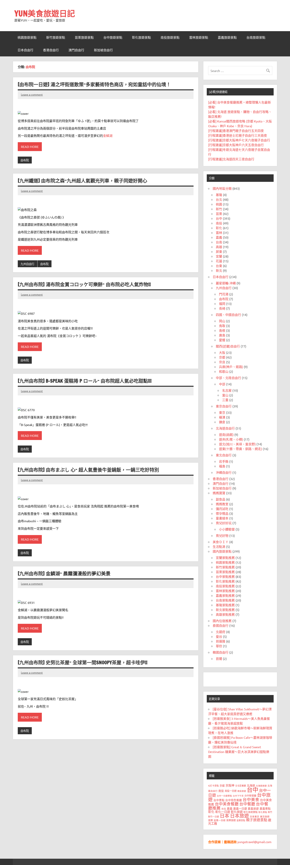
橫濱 (222, 417)
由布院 (25, 160)
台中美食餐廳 (227, 803)
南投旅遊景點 (170, 37)
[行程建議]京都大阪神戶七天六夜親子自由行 (239, 140)
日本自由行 (25, 50)
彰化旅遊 (237, 812)
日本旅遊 (239, 815)
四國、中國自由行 (228, 315)
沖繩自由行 (224, 472)
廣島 (222, 335)
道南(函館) (226, 434)
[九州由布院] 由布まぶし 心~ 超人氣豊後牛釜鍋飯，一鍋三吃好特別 (88, 469)
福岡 (222, 303)
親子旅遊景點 (256, 820)
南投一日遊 (231, 790)
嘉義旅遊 (253, 808)
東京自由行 (224, 406)
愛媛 (222, 340)
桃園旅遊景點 (27, 37)
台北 (219, 199)
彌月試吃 (222, 509)
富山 (225, 395)
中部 (222, 384)
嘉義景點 (265, 808)
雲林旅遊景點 (198, 37)
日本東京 (254, 816)
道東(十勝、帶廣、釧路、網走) (240, 449)
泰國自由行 (220, 625)
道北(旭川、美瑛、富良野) (237, 444)
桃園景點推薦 (225, 562)
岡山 (222, 321)
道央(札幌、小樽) (231, 439)
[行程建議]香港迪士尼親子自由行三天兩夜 (237, 135)
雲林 (219, 232)
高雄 (219, 247)
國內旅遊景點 (222, 551)
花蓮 (219, 261)
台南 (219, 242)
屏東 (219, 251)
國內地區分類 (222, 188)
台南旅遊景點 (255, 37)
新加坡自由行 (103, 50)
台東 (219, 266)
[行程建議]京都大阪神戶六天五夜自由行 (236, 145)
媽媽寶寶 (219, 493)
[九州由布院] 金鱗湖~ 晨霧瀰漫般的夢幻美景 (64, 573)
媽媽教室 (222, 504)
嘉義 (219, 237)
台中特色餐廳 (233, 800)
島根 (222, 330)
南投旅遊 (241, 790)
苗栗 (219, 214)
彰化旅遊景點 (141, 37)
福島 (222, 466)
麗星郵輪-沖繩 (226, 283)
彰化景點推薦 (225, 581)
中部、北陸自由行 (228, 378)
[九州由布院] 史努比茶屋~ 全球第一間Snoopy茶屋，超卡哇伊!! (82, 662)
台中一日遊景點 (224, 795)
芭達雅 (220, 641)
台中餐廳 (247, 803)
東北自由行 (224, 455)
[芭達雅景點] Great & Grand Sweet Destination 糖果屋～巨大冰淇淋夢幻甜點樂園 (238, 751)
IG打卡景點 (213, 785)
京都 (222, 357)
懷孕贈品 (222, 513)
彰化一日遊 (222, 812)
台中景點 (219, 800)
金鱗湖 (107, 135)
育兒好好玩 (224, 523)
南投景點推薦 (225, 586)
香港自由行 (51, 50)
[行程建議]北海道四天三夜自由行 (231, 159)
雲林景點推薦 (225, 591)
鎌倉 (222, 422)
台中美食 (251, 799)
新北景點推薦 (225, 610)
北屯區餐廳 (240, 785)
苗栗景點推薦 (225, 572)
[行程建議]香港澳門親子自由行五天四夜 (236, 131)
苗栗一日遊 (219, 820)
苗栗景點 (241, 820)
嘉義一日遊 (240, 808)
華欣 (219, 646)
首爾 (219, 658)
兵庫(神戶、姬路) (231, 367)
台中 (219, 218)
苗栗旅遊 (231, 820)
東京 (222, 412)
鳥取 (222, 326)
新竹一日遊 (213, 816)
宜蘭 (219, 256)
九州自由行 (27, 264)
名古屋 (227, 390)
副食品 (220, 499)
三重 (225, 400)
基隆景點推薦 (225, 605)
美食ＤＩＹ (220, 542)
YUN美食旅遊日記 (44, 13)
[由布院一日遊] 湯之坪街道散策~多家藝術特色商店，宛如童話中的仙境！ (94, 84)
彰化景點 (262, 812)
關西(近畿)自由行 (228, 346)
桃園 (219, 204)
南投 (219, 223)
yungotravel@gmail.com (254, 842)
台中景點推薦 (225, 576)
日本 (224, 815)
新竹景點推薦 (225, 567)
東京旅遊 (264, 816)
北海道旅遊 (261, 785)
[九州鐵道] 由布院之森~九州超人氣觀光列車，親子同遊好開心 (82, 180)
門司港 (223, 294)
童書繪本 (222, 518)
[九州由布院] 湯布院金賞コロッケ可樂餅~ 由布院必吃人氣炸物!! (84, 284)
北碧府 (220, 632)
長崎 (222, 308)
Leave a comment (32, 94)
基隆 (219, 195)
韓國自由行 (220, 652)
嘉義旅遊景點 (227, 37)
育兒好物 (222, 535)
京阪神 (229, 785)
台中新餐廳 (250, 795)
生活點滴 (219, 546)
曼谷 (219, 636)
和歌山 (223, 371)
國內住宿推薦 (222, 621)
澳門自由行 (76, 50)
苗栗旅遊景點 (84, 37)
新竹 (219, 209)
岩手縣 (223, 461)
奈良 (222, 362)
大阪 (222, 352)
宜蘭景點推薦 (225, 558)
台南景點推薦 (225, 600)
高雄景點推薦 (225, 614)
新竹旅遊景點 (55, 37)
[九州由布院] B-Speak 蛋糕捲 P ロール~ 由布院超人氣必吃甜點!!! (85, 380)
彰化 (219, 228)
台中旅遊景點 (112, 37)
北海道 (251, 785)
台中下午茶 (238, 795)
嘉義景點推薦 (225, 595)
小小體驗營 (227, 529)
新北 (219, 270)
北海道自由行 (225, 428)
